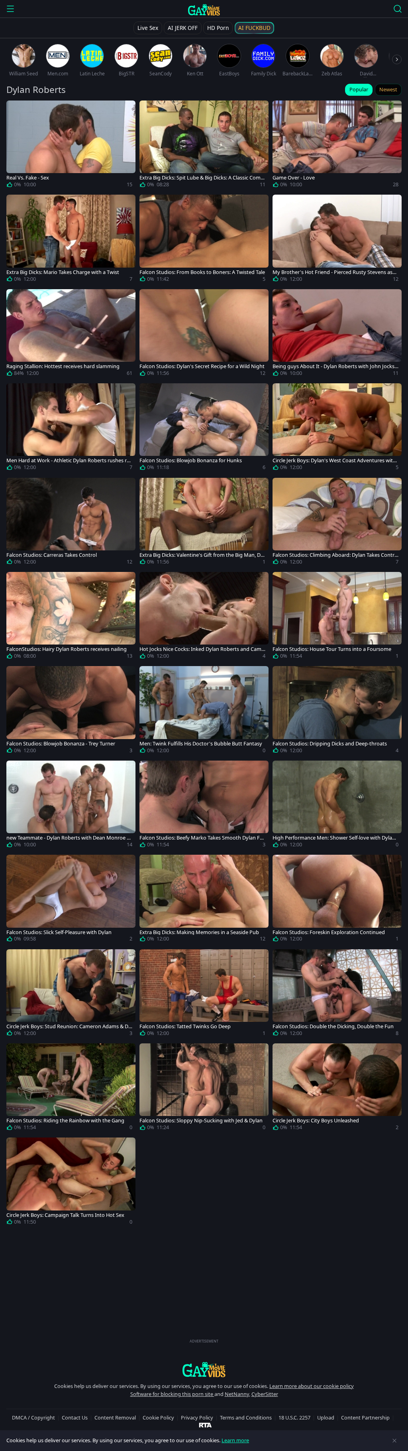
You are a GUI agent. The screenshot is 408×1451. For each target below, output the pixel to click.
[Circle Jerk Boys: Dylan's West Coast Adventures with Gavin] (337, 428)
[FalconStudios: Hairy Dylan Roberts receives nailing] (70, 617)
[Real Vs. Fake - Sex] (70, 146)
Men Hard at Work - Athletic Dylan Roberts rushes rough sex (68, 460)
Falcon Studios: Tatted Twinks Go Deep (185, 1026)
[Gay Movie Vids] (204, 10)
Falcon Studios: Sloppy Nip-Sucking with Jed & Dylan (201, 1121)
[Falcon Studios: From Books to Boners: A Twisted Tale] (204, 240)
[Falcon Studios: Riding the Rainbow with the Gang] (70, 1088)
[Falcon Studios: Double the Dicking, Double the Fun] (337, 994)
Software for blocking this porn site (172, 1394)
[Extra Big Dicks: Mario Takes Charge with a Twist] (70, 240)
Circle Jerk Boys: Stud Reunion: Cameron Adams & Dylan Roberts (69, 1026)
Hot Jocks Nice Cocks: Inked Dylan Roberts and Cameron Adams (201, 649)
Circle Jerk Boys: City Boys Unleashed (316, 1121)
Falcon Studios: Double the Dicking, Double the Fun (333, 1026)
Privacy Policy (197, 1417)
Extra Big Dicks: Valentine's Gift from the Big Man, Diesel (202, 555)
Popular (358, 89)
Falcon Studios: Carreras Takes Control (51, 555)
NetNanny (237, 1394)
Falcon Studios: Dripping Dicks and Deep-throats (330, 744)
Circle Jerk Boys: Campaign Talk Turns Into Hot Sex (65, 1215)
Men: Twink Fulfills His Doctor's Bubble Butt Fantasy (200, 744)
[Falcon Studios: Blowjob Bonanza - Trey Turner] (70, 711)
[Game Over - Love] (337, 146)
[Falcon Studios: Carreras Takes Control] (70, 523)
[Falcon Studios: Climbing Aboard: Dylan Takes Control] (337, 523)
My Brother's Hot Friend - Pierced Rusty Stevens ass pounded (334, 272)
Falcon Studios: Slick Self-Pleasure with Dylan (59, 932)
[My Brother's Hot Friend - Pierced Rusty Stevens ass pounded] (337, 240)
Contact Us (75, 1417)
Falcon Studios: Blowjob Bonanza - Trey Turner (60, 744)
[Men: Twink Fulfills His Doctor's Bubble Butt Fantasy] (204, 711)
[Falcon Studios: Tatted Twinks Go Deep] (204, 994)
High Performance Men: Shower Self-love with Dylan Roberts (334, 838)
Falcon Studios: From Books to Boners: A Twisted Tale (202, 272)
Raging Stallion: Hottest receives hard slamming (63, 366)
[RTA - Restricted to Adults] (205, 1424)
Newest (388, 89)
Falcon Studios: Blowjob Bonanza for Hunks (190, 460)
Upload (325, 1417)
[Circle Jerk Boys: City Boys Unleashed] (337, 1088)
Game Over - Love (294, 178)
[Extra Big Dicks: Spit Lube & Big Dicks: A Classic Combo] (204, 146)
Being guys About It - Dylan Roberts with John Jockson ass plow (335, 366)
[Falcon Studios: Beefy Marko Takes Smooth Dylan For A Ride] (204, 806)
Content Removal (115, 1417)
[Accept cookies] (394, 1440)
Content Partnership (365, 1417)
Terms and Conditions (246, 1417)
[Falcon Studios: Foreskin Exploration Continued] (337, 900)
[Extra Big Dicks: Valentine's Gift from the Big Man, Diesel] (204, 523)
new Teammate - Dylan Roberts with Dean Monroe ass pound (69, 838)
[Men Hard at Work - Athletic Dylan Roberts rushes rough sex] (70, 428)
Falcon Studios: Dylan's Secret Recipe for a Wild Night (202, 366)
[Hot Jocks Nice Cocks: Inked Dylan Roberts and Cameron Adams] (204, 617)
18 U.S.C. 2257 (294, 1417)
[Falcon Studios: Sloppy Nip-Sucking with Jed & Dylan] (204, 1088)
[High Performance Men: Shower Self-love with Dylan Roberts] (337, 806)
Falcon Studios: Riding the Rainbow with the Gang (65, 1121)
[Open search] (397, 9)
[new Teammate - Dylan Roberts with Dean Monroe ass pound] (70, 806)
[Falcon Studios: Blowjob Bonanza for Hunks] (204, 428)
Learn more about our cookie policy (311, 1386)
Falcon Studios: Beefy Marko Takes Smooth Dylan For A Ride (202, 838)
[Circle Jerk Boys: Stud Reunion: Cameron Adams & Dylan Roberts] (70, 994)
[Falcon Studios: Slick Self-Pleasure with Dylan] (70, 900)
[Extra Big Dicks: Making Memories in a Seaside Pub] (204, 900)
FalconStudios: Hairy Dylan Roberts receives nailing (66, 649)
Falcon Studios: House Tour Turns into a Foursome (332, 649)
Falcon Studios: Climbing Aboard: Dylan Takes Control (335, 555)
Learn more (235, 1440)
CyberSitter (264, 1394)
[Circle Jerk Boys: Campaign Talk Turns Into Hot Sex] (70, 1183)
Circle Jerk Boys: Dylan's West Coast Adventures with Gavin (334, 460)
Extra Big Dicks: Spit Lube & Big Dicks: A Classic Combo (201, 178)
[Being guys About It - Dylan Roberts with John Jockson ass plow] (337, 334)
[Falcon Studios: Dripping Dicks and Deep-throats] (337, 711)
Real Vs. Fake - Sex (27, 178)
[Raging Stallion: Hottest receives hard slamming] (70, 334)
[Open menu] (10, 9)
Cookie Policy (158, 1417)
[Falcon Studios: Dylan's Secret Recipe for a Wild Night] (204, 334)
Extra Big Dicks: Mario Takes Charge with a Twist (62, 272)
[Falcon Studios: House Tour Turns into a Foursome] (337, 617)
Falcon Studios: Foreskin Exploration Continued (329, 932)
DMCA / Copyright (33, 1417)
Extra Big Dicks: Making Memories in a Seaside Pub (199, 932)
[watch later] (16, 110)
